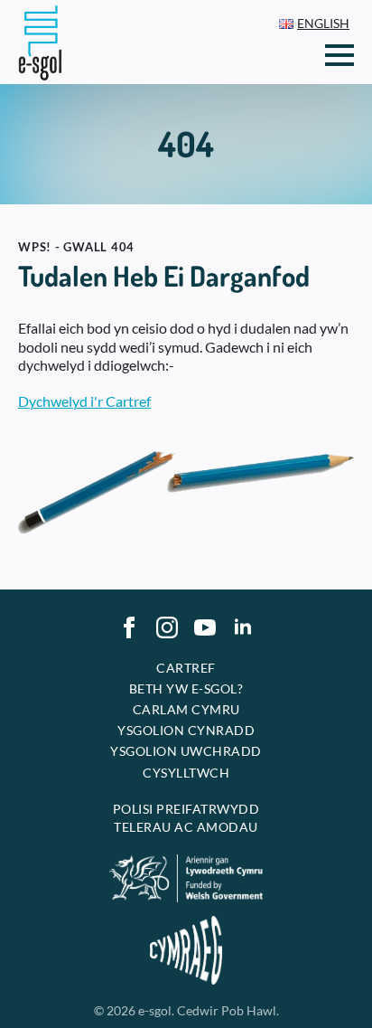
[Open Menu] (339, 55)
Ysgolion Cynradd (186, 730)
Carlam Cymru (186, 709)
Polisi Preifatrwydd (186, 808)
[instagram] (167, 627)
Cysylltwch (186, 772)
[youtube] (205, 627)
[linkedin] (242, 627)
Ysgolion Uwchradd (186, 751)
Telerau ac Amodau (186, 827)
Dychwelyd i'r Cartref (84, 401)
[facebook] (129, 627)
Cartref (186, 667)
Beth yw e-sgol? (186, 688)
